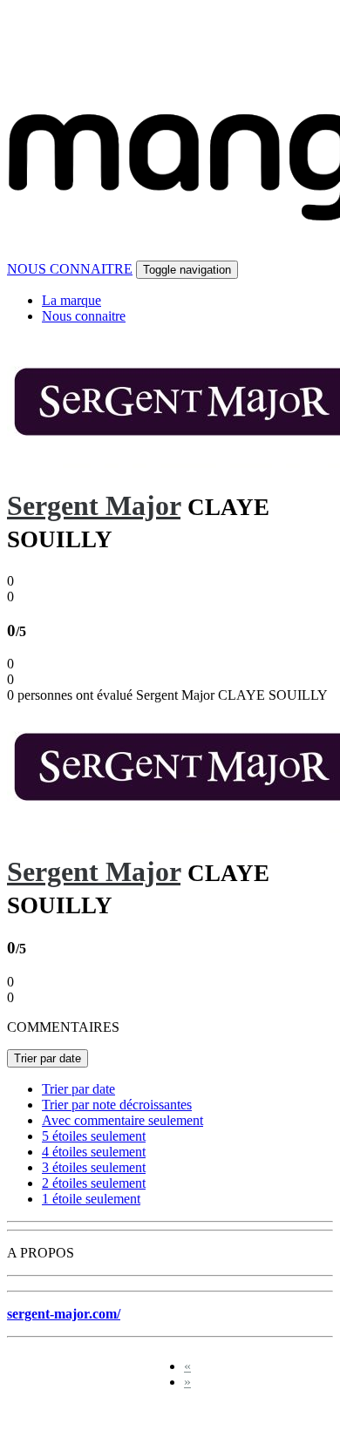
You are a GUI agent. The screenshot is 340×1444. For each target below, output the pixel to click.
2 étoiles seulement (94, 1183)
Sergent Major (93, 505)
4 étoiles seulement (94, 1151)
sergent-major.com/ (63, 1313)
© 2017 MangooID (69, 1420)
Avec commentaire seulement (122, 1120)
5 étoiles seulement (94, 1136)
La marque (71, 300)
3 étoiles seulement (94, 1167)
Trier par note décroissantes (117, 1104)
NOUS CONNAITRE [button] (70, 268)
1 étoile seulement (91, 1198)
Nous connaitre (84, 315)
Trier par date (47, 1058)
